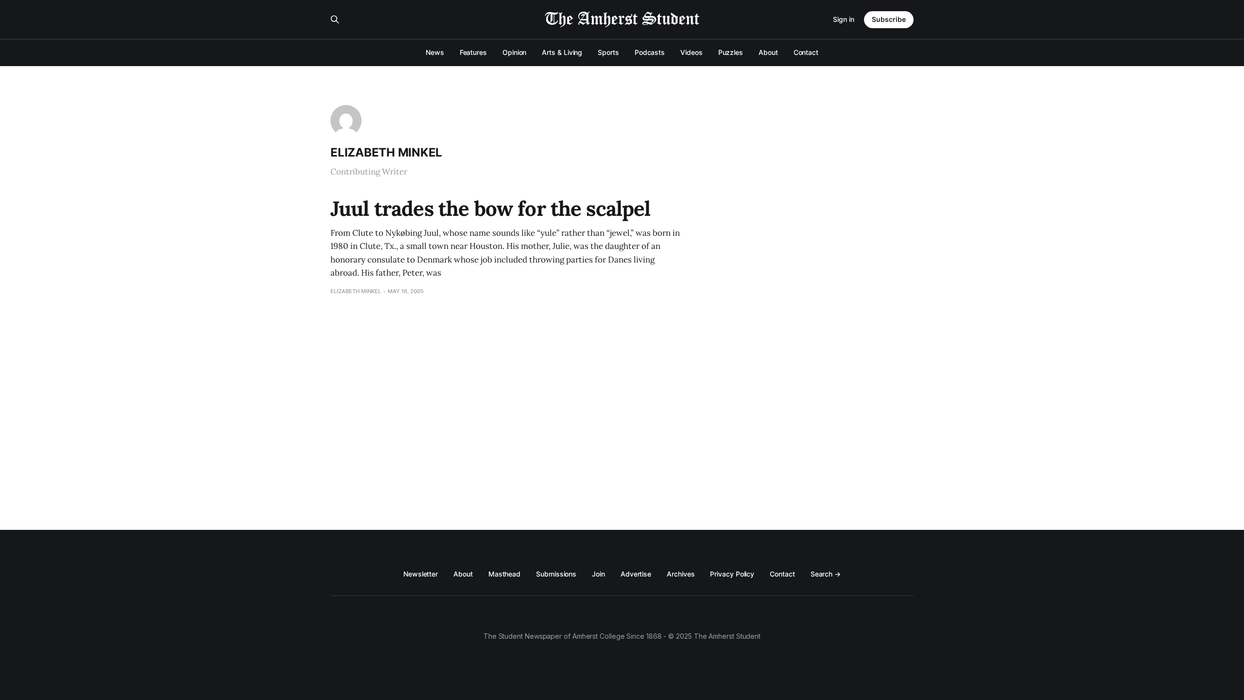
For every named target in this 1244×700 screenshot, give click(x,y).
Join (598, 574)
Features (473, 52)
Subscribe (889, 19)
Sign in (843, 19)
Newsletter (420, 574)
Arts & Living (562, 52)
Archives (680, 574)
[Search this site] (335, 19)
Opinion (514, 52)
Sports (608, 52)
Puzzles (730, 52)
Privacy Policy (732, 574)
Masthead (504, 574)
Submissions (556, 574)
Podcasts (650, 52)
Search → (826, 574)
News (435, 52)
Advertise (636, 574)
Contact (806, 52)
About (768, 52)
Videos (691, 52)
